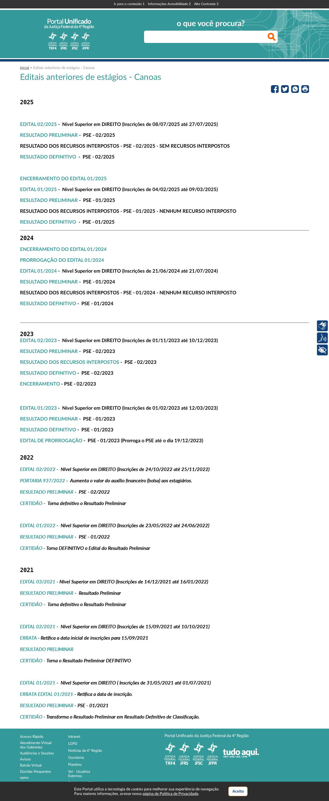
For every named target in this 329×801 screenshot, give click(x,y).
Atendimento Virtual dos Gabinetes (36, 745)
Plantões (75, 764)
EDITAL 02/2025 (38, 124)
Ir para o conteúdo (129, 4)
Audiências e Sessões (37, 753)
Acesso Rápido (31, 737)
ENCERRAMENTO (40, 384)
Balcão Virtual (31, 765)
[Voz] (322, 337)
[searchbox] (211, 37)
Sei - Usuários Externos (79, 774)
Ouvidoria (76, 758)
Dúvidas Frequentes (35, 771)
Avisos (25, 759)
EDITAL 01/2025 (38, 189)
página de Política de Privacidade (170, 794)
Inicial (24, 68)
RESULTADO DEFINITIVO (48, 157)
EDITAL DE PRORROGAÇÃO (51, 440)
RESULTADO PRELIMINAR (49, 135)
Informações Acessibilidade (169, 4)
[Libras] (322, 325)
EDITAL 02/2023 (38, 340)
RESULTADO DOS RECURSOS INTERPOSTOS (69, 362)
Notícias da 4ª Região (85, 751)
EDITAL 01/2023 (38, 408)
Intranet (74, 737)
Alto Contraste (206, 4)
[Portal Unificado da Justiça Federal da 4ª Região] (69, 34)
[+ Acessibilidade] (322, 350)
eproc (24, 778)
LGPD (72, 744)
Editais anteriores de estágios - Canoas (64, 68)
